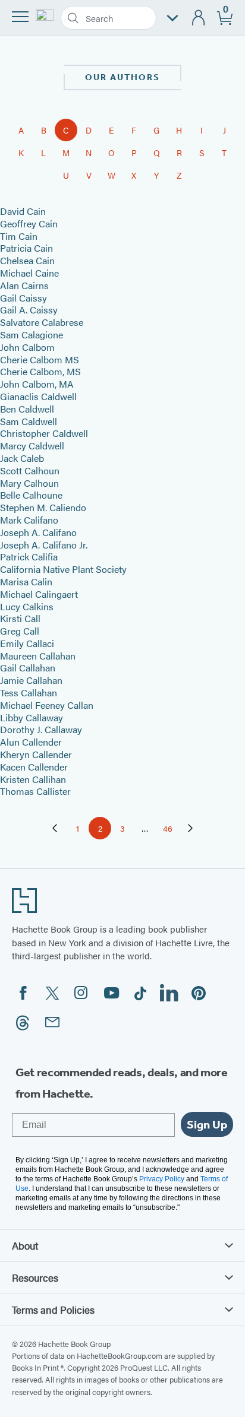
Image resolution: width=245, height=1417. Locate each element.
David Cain (23, 211)
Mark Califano (29, 520)
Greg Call (19, 631)
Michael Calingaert (39, 594)
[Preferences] (172, 18)
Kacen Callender (34, 767)
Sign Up (207, 1124)
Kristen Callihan (33, 779)
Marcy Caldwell (32, 445)
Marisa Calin (26, 581)
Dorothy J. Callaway (41, 729)
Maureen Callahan (38, 655)
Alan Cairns (24, 285)
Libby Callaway (31, 717)
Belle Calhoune (31, 495)
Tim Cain (18, 236)
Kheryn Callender (36, 754)
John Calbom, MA (37, 384)
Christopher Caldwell (44, 433)
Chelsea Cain (27, 260)
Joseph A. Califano (38, 532)
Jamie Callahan (31, 680)
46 (171, 830)
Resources (35, 1277)
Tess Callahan (28, 692)
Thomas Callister (35, 791)
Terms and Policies (53, 1309)
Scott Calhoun (29, 470)
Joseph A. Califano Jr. (43, 544)
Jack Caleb (22, 458)
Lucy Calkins (27, 606)
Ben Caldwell (27, 409)
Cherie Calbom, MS (40, 371)
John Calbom (27, 347)
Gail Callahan (27, 667)
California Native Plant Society (63, 569)
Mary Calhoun (29, 483)
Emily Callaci (27, 643)
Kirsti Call (20, 618)
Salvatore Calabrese (41, 322)
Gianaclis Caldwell (38, 396)
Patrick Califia (29, 556)
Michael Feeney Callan (46, 705)
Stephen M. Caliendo (43, 507)
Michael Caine (29, 273)
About (25, 1245)
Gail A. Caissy (29, 309)
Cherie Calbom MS (39, 359)
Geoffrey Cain (29, 223)
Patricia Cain (26, 248)
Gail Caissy (23, 298)
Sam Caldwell (28, 421)
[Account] (199, 18)
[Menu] (20, 16)
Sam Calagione (31, 334)
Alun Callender (31, 742)
